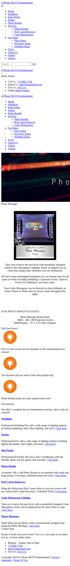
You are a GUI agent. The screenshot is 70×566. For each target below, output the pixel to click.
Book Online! (22, 90)
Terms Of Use (20, 560)
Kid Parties (7, 450)
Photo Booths (8, 466)
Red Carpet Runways (13, 482)
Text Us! (21, 87)
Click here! (61, 428)
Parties (5, 434)
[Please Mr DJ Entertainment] (17, 2)
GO (34, 64)
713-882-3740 (25, 81)
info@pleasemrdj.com (30, 84)
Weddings (6, 418)
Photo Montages (10, 516)
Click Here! (61, 475)
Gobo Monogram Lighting (15, 497)
